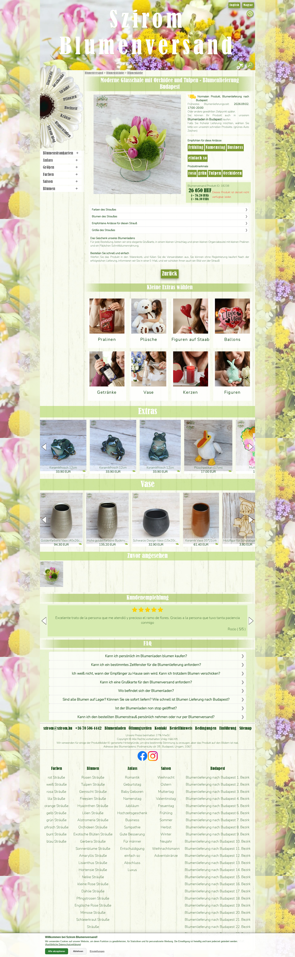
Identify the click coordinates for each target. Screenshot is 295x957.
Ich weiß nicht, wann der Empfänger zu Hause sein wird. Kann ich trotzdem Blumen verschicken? (146, 673)
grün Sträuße (56, 820)
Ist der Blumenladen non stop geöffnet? (146, 708)
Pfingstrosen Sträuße (92, 898)
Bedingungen (205, 728)
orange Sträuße (56, 805)
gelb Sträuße (56, 813)
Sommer (166, 820)
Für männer (132, 841)
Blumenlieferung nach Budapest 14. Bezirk (218, 869)
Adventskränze (166, 855)
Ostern (166, 784)
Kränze (65, 117)
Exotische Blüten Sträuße (93, 834)
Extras (147, 412)
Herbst (166, 827)
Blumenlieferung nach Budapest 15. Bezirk (218, 877)
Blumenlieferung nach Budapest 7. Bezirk (218, 820)
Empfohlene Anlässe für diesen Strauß (114, 223)
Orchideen (232, 173)
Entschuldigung (132, 848)
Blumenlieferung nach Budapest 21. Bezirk (218, 919)
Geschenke (58, 80)
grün (202, 173)
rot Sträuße (56, 777)
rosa (192, 173)
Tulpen (215, 173)
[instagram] (153, 756)
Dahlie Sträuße (92, 891)
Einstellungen (97, 951)
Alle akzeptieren (56, 951)
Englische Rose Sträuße (93, 905)
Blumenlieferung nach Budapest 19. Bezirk (218, 905)
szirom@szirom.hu (57, 728)
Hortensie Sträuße (93, 869)
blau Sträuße (56, 841)
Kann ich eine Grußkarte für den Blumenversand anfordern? (146, 682)
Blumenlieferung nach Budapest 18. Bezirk (218, 898)
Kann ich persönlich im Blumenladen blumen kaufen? (146, 656)
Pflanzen (70, 98)
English (234, 5)
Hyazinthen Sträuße (93, 805)
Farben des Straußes (104, 209)
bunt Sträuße (56, 834)
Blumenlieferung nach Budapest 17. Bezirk (218, 891)
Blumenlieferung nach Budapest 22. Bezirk (218, 926)
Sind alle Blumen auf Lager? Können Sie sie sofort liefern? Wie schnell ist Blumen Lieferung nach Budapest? (146, 699)
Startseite (49, 78)
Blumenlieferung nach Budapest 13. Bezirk (218, 862)
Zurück (169, 274)
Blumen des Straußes (104, 216)
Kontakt (160, 728)
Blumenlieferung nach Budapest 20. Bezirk (218, 912)
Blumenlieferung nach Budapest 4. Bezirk (218, 798)
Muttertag (166, 791)
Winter (165, 834)
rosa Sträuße (56, 791)
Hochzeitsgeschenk (132, 813)
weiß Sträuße (56, 784)
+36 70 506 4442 (88, 728)
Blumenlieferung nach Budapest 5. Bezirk (218, 805)
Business (235, 148)
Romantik (132, 777)
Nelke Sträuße (93, 877)
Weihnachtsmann (166, 848)
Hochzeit (71, 108)
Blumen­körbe (135, 73)
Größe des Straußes (103, 230)
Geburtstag (132, 784)
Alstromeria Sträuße (92, 820)
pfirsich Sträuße (56, 827)
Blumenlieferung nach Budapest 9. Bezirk (218, 834)
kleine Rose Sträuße (93, 884)
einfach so (197, 158)
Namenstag (215, 148)
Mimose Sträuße (93, 912)
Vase (147, 484)
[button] (251, 447)
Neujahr (166, 841)
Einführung (227, 728)
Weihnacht (165, 777)
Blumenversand (94, 73)
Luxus (132, 869)
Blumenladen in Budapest (205, 119)
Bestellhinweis (181, 728)
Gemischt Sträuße (93, 791)
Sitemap (245, 728)
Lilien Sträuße (92, 813)
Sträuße (65, 89)
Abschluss (132, 862)
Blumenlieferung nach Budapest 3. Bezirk (218, 791)
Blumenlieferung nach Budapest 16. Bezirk (218, 884)
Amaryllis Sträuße (93, 855)
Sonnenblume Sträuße (93, 848)
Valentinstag (166, 798)
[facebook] (142, 756)
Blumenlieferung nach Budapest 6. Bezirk (218, 813)
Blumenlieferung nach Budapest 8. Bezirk (218, 827)
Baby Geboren (132, 791)
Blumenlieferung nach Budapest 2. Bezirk (218, 784)
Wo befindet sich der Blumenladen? (146, 690)
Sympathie (132, 827)
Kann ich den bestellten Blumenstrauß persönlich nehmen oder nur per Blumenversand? (146, 716)
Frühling (195, 148)
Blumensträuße (115, 73)
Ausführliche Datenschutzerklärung (63, 944)
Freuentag (166, 805)
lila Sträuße (56, 798)
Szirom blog (51, 134)
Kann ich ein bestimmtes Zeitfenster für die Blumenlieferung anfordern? (146, 664)
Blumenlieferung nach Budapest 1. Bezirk (218, 777)
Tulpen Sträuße (93, 784)
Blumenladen (63, 129)
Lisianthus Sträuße (93, 862)
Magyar (248, 5)
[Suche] (250, 65)
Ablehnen (78, 951)
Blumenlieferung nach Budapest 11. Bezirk (218, 848)
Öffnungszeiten (140, 728)
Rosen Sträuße (92, 777)
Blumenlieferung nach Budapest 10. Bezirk (218, 841)
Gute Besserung (132, 834)
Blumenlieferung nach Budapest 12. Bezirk (218, 855)
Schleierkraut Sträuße (92, 919)
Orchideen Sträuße (92, 827)
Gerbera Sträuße (93, 841)
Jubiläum (132, 805)
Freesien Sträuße (93, 798)
